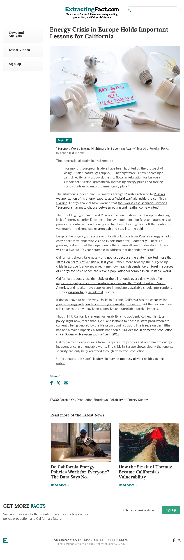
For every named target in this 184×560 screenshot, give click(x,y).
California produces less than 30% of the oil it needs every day (100, 278)
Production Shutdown (92, 399)
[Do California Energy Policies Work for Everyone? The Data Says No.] (81, 442)
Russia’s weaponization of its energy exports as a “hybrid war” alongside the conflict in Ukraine (111, 198)
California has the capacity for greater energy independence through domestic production (111, 301)
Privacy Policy (119, 543)
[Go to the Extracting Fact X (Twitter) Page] (179, 540)
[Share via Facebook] (51, 383)
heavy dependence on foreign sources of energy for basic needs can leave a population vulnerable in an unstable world (114, 268)
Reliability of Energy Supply (128, 399)
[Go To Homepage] (92, 9)
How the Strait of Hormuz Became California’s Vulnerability (145, 472)
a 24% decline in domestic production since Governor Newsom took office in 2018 (114, 331)
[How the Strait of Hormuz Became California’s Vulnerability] (149, 442)
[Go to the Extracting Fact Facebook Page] (174, 540)
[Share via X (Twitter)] (58, 383)
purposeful (76, 292)
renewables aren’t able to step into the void (112, 228)
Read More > (60, 485)
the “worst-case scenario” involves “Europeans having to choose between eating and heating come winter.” (111, 205)
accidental (95, 292)
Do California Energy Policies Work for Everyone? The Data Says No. (80, 472)
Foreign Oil (67, 399)
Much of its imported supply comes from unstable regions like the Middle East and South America (110, 283)
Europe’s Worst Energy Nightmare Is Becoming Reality (96, 148)
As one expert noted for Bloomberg (120, 240)
